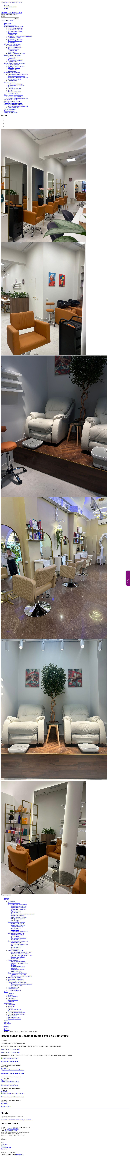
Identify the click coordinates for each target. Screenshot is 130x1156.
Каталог (6, 899)
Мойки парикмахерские (15, 31)
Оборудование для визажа (12, 101)
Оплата (6, 1022)
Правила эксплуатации (15, 1011)
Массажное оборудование (12, 72)
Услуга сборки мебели (14, 1019)
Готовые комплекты (10, 25)
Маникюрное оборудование (12, 44)
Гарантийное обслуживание (16, 1014)
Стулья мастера (12, 34)
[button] (128, 578)
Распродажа (7, 23)
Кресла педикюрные (14, 57)
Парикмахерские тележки (15, 39)
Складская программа (10, 112)
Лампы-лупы (12, 71)
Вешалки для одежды (14, 91)
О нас (6, 992)
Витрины (10, 90)
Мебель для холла (9, 82)
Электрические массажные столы (18, 77)
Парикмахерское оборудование (13, 26)
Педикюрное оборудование (12, 55)
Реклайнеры (11, 58)
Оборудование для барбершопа (13, 95)
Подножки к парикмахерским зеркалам (20, 36)
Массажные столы (13, 107)
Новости (10, 995)
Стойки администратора (15, 84)
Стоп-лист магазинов (14, 1009)
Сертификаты (12, 998)
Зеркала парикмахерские (15, 28)
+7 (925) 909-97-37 (12, 1129)
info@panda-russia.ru (11, 1130)
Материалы (11, 1004)
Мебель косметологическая (16, 66)
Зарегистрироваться (10, 7)
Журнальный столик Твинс (9, 1061)
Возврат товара (12, 1016)
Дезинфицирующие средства (13, 103)
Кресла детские (12, 33)
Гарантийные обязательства (16, 1012)
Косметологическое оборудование (14, 63)
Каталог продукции (7, 20)
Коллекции (11, 1006)
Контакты (11, 1001)
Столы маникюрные (14, 45)
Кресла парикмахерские (15, 29)
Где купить (7, 1023)
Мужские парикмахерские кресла (18, 98)
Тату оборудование (10, 109)
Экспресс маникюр (13, 49)
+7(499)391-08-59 (6, 2)
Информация (8, 1003)
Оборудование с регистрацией (13, 104)
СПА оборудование (14, 68)
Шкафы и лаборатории (15, 41)
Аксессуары (11, 42)
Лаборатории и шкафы (11, 99)
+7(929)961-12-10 (16, 2)
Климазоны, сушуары (14, 37)
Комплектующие (9, 111)
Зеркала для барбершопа (15, 96)
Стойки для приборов (14, 79)
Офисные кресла (13, 93)
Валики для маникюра (14, 47)
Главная (6, 898)
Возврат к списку (6, 1106)
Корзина (6, 5)
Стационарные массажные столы (18, 74)
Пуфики (10, 87)
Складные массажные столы (16, 76)
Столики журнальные (14, 88)
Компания (11, 993)
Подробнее (4, 1068)
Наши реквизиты (13, 996)
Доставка (7, 1020)
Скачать (10, 1008)
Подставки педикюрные (15, 60)
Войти (6, 8)
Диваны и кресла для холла (16, 85)
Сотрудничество (13, 1000)
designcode (19, 1154)
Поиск (3, 16)
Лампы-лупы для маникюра (16, 53)
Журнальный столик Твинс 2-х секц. (12, 1073)
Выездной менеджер (14, 1017)
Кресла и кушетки (13, 64)
